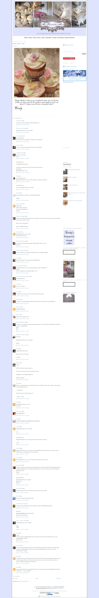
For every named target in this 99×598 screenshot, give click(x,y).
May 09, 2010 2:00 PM (22, 461)
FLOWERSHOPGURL (21, 322)
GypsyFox (18, 145)
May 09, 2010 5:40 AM (22, 273)
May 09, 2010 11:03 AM (22, 398)
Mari (17, 419)
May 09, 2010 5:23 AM (22, 262)
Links (43, 37)
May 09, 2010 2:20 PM (22, 474)
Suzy (17, 556)
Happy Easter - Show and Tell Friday (74, 200)
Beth (17, 402)
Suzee (17, 567)
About (35, 37)
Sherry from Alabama (20, 216)
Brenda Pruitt (19, 465)
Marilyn (18, 362)
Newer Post (15, 578)
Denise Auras (19, 411)
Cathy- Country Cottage (21, 520)
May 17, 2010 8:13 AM (22, 563)
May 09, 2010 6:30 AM (22, 303)
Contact (54, 37)
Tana (17, 176)
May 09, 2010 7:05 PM (22, 517)
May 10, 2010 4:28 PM (22, 552)
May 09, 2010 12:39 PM (22, 423)
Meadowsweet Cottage (21, 128)
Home (26, 37)
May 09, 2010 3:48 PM (22, 492)
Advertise (48, 37)
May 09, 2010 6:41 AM (22, 311)
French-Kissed (19, 120)
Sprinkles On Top (57, 588)
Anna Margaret (19, 136)
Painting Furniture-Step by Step (73, 169)
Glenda (17, 426)
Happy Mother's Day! (19, 43)
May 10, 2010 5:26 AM (22, 529)
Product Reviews (70, 37)
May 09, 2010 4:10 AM (22, 212)
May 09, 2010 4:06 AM (22, 200)
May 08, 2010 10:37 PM (22, 124)
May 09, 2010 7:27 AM (22, 331)
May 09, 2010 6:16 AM (22, 280)
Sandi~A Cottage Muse (21, 250)
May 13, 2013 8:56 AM (22, 572)
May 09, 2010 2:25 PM (22, 485)
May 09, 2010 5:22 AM (22, 254)
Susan (17, 258)
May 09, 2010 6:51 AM (22, 318)
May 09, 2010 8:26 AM (22, 345)
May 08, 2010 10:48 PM (22, 132)
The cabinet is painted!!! (72, 185)
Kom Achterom (19, 203)
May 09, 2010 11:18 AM (22, 407)
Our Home (60, 37)
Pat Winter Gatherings (20, 241)
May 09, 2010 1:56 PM (22, 454)
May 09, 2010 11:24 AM (22, 415)
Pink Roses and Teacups (21, 334)
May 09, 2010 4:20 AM (22, 228)
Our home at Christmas (72, 177)
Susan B (18, 496)
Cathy (17, 348)
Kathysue (18, 299)
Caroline (18, 457)
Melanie (18, 314)
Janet (17, 284)
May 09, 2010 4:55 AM (22, 237)
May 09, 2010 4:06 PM (22, 500)
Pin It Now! (15, 46)
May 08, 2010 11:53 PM (22, 172)
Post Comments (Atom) (23, 581)
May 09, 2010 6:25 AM (22, 295)
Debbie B (18, 448)
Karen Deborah (19, 488)
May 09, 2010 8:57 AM (22, 359)
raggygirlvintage (19, 152)
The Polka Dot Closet (20, 503)
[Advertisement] (74, 94)
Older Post (58, 578)
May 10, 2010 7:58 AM (22, 542)
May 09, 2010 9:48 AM (22, 379)
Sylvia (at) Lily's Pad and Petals (22, 276)
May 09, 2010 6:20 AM (22, 288)
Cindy (17, 533)
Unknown (18, 231)
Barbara (17, 192)
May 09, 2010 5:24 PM (22, 507)
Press (38, 37)
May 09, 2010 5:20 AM (22, 246)
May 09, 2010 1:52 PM (22, 444)
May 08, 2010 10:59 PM (22, 141)
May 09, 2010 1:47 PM (22, 434)
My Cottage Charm (20, 265)
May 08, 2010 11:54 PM (22, 181)
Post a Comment (16, 576)
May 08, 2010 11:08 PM (22, 149)
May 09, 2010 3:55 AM (22, 189)
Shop (30, 37)
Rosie (17, 383)
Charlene (18, 545)
